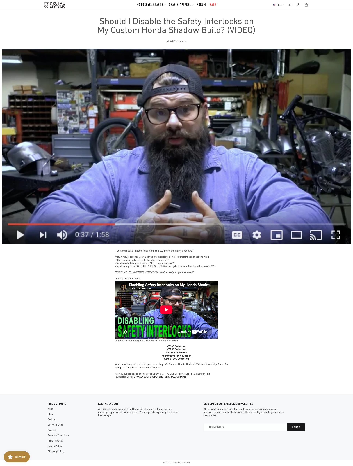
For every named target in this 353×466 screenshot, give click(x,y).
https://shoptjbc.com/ (129, 367)
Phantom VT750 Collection (176, 356)
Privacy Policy (55, 440)
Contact (52, 430)
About (51, 409)
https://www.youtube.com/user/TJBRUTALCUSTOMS (157, 377)
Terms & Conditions (58, 435)
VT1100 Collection (176, 352)
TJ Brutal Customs (181, 463)
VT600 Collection (176, 346)
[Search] (290, 5)
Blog (50, 414)
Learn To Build (55, 425)
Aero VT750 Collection (176, 359)
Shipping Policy (56, 451)
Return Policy (55, 446)
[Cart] (306, 5)
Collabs (52, 419)
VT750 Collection (176, 349)
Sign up (296, 426)
